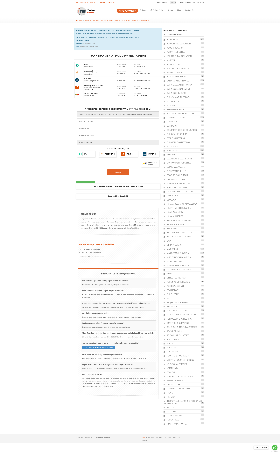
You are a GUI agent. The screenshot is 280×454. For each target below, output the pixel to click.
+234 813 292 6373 (89, 43)
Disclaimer (144, 440)
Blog (171, 10)
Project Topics (157, 10)
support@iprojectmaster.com (87, 2)
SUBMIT (118, 172)
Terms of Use (167, 437)
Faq (179, 10)
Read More (135, 228)
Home (143, 10)
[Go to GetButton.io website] (274, 451)
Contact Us (189, 10)
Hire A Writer (159, 437)
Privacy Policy (176, 437)
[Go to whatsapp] (274, 447)
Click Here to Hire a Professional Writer (99, 347)
